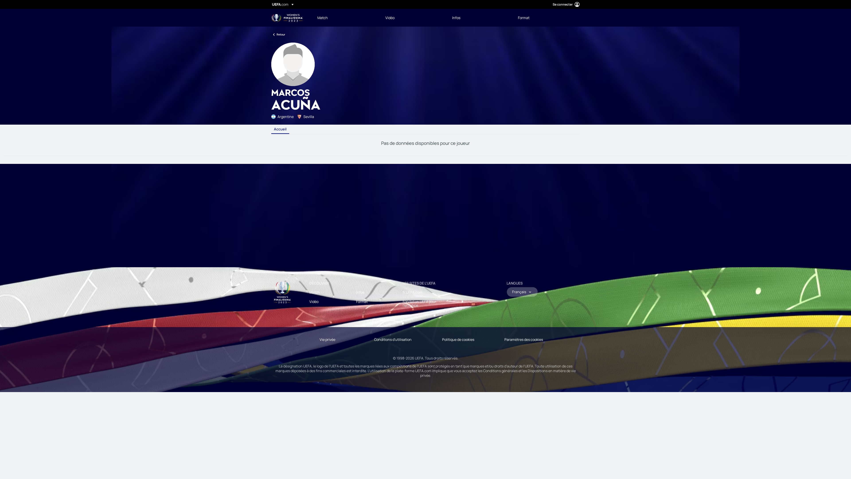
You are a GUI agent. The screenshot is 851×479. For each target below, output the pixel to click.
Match (314, 292)
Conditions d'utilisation (393, 339)
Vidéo (313, 301)
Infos (360, 292)
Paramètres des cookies (523, 339)
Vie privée (327, 339)
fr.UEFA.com (412, 292)
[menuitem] (345, 18)
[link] (322, 18)
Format (362, 301)
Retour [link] (281, 34)
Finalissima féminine (287, 18)
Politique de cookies (458, 339)
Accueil (280, 129)
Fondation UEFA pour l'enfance (419, 303)
